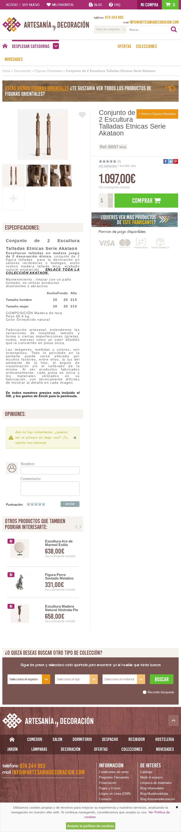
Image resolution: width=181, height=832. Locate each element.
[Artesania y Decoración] (45, 24)
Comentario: (31, 478)
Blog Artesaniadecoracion (157, 799)
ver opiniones (108, 166)
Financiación (107, 782)
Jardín (12, 749)
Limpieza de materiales (156, 782)
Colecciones (146, 46)
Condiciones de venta (113, 771)
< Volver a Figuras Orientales (157, 114)
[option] (45, 582)
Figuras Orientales (48, 71)
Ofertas (124, 46)
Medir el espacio (151, 777)
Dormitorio (82, 739)
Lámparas (39, 749)
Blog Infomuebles (152, 788)
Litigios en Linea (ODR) (115, 793)
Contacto (105, 799)
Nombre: (28, 464)
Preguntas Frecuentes (114, 777)
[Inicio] (4, 47)
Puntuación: (15, 504)
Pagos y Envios (110, 788)
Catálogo (146, 771)
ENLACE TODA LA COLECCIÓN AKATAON (43, 271)
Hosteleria (164, 739)
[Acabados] (134, 219)
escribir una (128, 166)
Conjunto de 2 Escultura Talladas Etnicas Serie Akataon (111, 71)
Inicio (6, 71)
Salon (57, 739)
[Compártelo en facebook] (165, 161)
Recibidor (136, 739)
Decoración (22, 71)
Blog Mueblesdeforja (154, 793)
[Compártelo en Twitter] (170, 161)
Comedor (34, 739)
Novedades (14, 59)
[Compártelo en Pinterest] (175, 161)
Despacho (110, 739)
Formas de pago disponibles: (122, 231)
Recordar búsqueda (161, 692)
